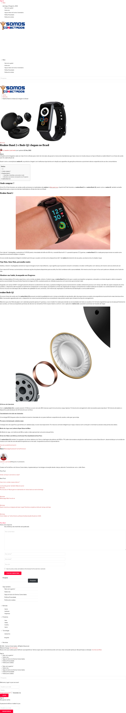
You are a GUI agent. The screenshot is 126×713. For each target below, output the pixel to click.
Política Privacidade (9, 14)
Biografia (6, 637)
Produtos (5, 617)
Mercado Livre (54, 187)
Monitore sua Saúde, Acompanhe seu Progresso (16, 177)
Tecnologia (6, 630)
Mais (4, 3)
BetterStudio (14, 648)
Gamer (6, 609)
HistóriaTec (7, 634)
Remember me (17, 693)
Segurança (7, 613)
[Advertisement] (63, 45)
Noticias (2, 142)
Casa (5, 620)
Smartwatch (12, 445)
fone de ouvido (4, 445)
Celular (6, 622)
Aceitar (94, 650)
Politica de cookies (9, 17)
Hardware (6, 611)
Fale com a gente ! (8, 8)
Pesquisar (5, 577)
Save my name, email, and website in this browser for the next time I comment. (26, 569)
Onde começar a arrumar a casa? (10, 474)
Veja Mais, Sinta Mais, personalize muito (14, 175)
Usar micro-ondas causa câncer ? (10, 482)
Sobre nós (7, 10)
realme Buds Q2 (6, 179)
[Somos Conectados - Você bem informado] (12, 29)
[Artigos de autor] (3, 460)
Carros (6, 627)
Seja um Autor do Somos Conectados (14, 12)
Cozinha (6, 625)
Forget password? (5, 693)
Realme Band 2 (6, 173)
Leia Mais (99, 650)
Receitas (5, 642)
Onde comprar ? (6, 171)
